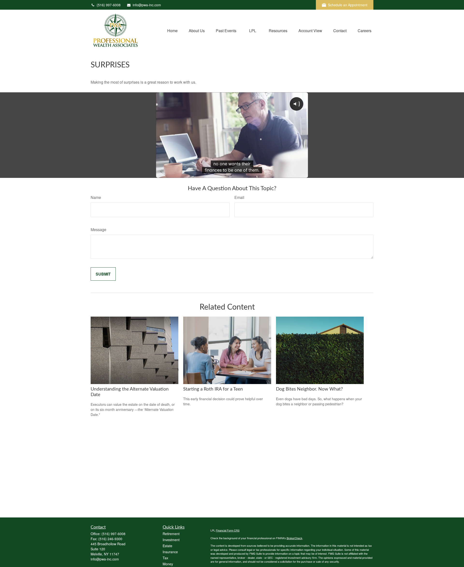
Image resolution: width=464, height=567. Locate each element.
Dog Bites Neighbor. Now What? (309, 389)
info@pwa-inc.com (147, 4)
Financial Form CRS (227, 530)
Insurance (170, 551)
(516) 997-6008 (109, 4)
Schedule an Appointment (347, 4)
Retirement (171, 533)
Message (98, 229)
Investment (171, 539)
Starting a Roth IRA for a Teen (213, 389)
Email (239, 197)
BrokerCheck (294, 538)
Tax (165, 557)
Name (96, 197)
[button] (172, 30)
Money (168, 563)
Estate (167, 545)
